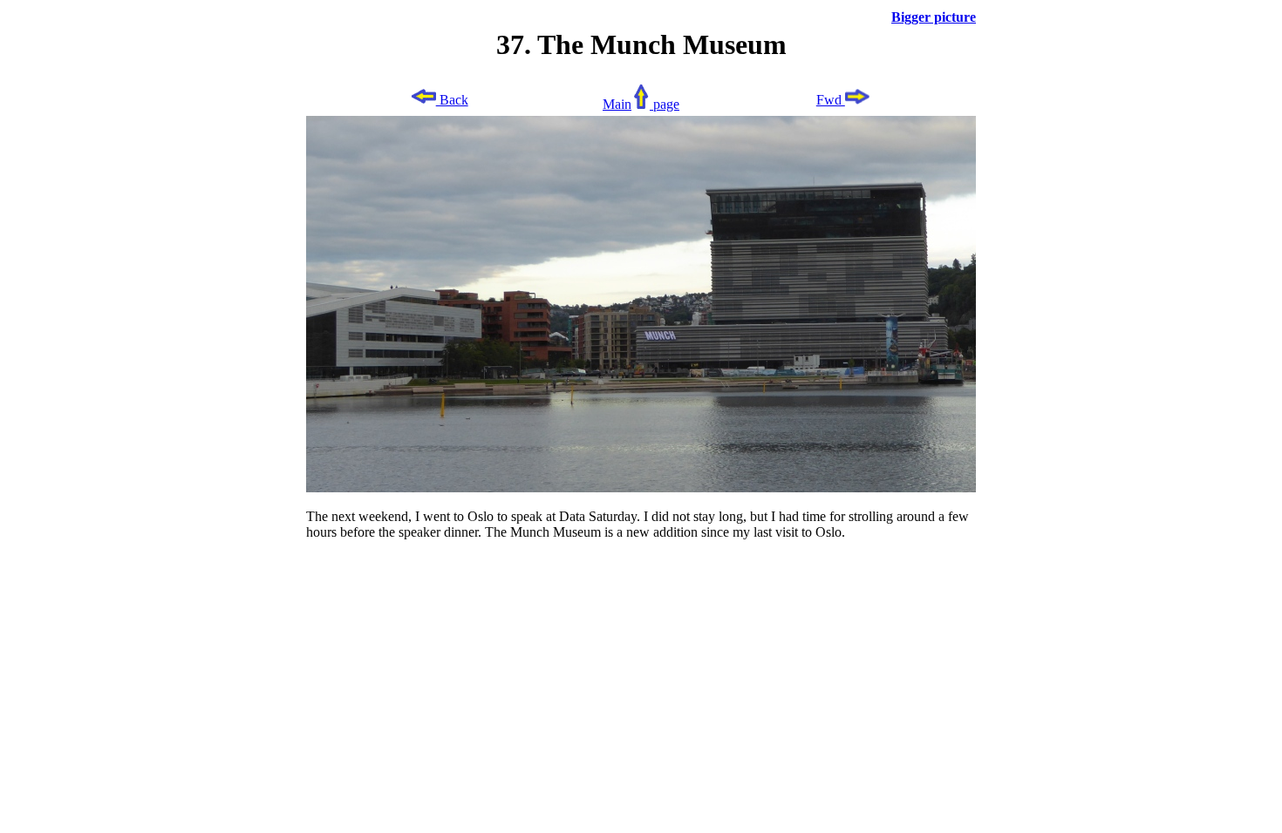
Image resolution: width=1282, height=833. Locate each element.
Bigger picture (933, 17)
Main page (641, 104)
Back (452, 99)
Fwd (830, 99)
